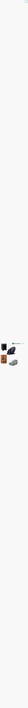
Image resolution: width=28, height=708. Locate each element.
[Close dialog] (26, 1)
